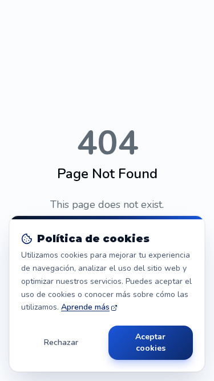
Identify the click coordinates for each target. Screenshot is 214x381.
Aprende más (85, 307)
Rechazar (61, 342)
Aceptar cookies (150, 342)
